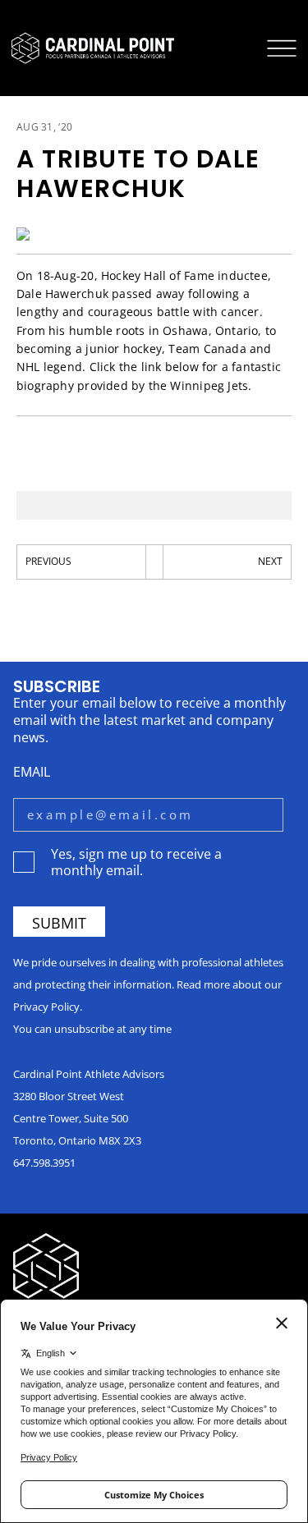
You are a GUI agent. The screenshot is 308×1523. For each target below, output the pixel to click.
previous (48, 561)
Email (31, 771)
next (270, 561)
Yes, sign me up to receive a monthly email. (136, 861)
